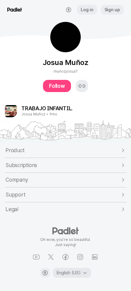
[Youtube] (36, 257)
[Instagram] (80, 257)
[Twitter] (51, 257)
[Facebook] (65, 257)
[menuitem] (68, 10)
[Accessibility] (45, 273)
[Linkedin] (94, 257)
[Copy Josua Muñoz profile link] (82, 86)
